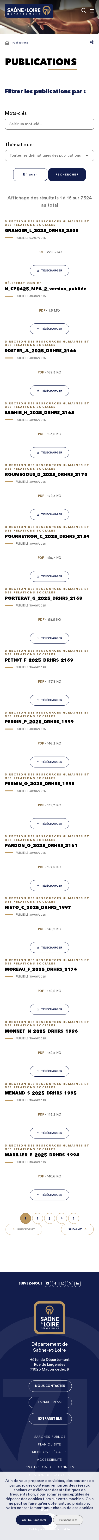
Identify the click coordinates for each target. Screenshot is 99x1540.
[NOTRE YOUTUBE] (48, 1284)
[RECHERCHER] (83, 11)
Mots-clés (16, 113)
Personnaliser (68, 1519)
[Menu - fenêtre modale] (91, 11)
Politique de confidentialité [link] (49, 1529)
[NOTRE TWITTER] (70, 1284)
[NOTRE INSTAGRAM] (63, 1284)
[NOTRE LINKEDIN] (77, 1284)
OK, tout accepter (34, 1519)
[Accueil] (7, 43)
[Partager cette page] (91, 42)
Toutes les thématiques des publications (45, 155)
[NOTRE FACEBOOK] (55, 1284)
